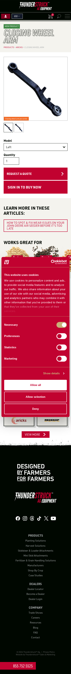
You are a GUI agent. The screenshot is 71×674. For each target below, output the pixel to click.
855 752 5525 (23, 666)
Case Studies (36, 575)
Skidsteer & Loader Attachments (35, 550)
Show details (51, 373)
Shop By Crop (35, 570)
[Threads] (32, 518)
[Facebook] (18, 518)
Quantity (9, 155)
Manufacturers (35, 565)
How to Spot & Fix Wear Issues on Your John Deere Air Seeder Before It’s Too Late (35, 225)
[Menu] (67, 16)
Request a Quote (19, 174)
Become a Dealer (35, 593)
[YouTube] (53, 518)
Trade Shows (36, 612)
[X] (46, 518)
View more (32, 434)
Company (35, 607)
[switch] (61, 336)
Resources (35, 622)
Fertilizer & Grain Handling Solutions (35, 560)
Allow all (35, 384)
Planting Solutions (35, 540)
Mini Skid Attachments (35, 555)
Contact (35, 637)
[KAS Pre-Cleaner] (52, 420)
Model (8, 140)
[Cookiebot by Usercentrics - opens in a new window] (51, 262)
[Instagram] (25, 518)
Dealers (35, 584)
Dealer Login (35, 598)
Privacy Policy (49, 652)
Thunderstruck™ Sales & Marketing (40, 654)
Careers (35, 617)
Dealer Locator (35, 588)
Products (35, 535)
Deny (35, 408)
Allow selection (36, 396)
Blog (35, 627)
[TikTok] (39, 518)
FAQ (35, 632)
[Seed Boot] (19, 420)
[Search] (59, 16)
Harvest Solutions (35, 545)
